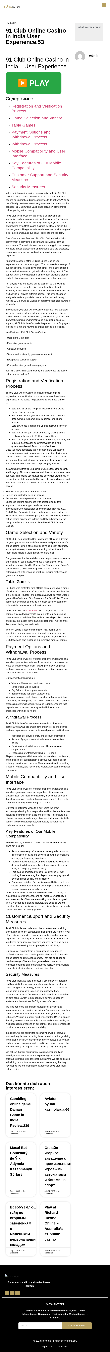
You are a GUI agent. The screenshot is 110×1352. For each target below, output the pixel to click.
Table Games (23, 125)
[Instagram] (12, 1293)
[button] (104, 5)
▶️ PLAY (33, 83)
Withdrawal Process (29, 144)
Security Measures (28, 187)
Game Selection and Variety (36, 118)
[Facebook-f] (7, 1293)
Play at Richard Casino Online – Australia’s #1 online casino (54, 1223)
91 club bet (31, 610)
